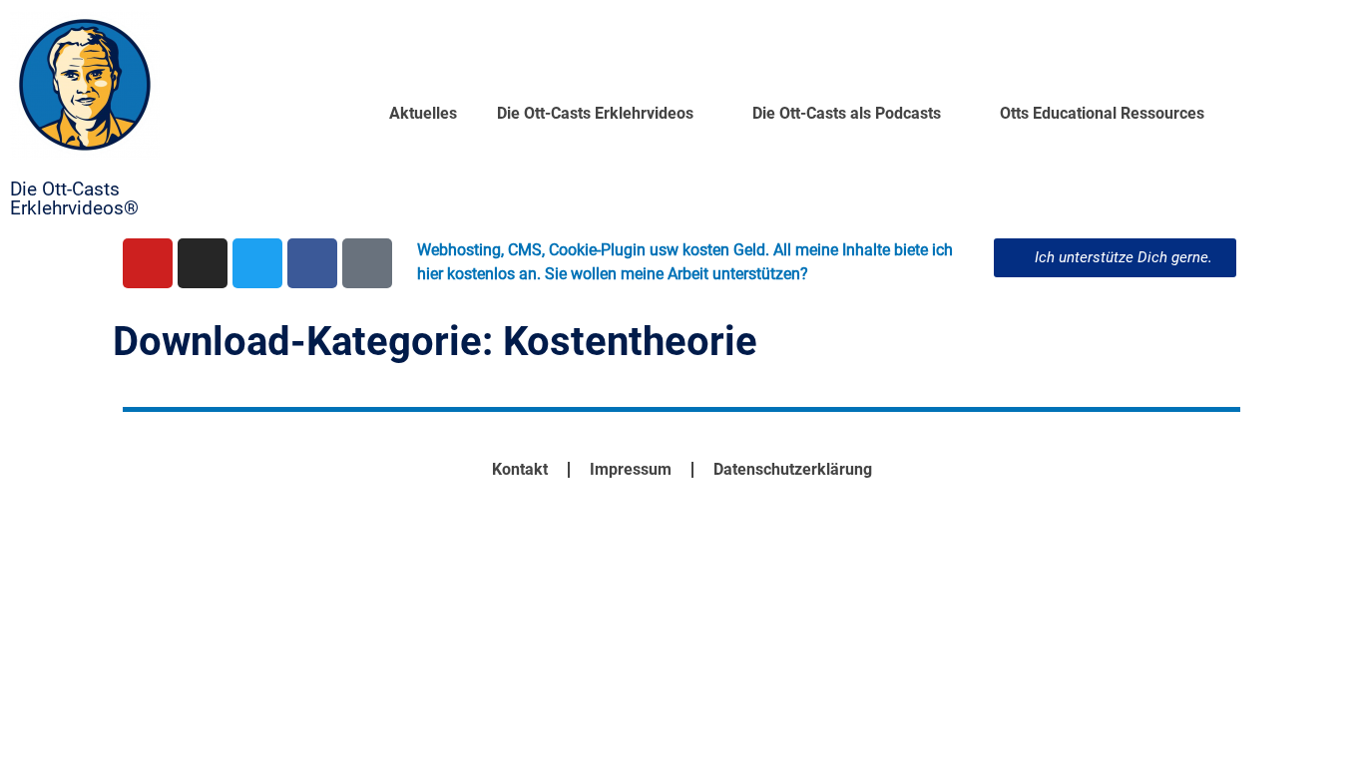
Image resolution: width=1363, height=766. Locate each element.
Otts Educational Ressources (1102, 113)
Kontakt (520, 469)
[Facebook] (312, 263)
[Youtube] (148, 263)
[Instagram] (202, 263)
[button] (1115, 257)
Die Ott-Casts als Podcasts (846, 113)
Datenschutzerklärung (792, 469)
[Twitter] (257, 263)
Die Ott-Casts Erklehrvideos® (74, 198)
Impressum (631, 469)
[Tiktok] (367, 263)
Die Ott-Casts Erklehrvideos (595, 113)
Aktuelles (423, 113)
